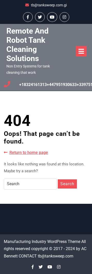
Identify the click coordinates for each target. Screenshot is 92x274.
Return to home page (28, 153)
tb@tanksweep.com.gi (49, 5)
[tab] (81, 51)
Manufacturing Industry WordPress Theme (42, 241)
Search (67, 183)
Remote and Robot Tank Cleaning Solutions (27, 44)
